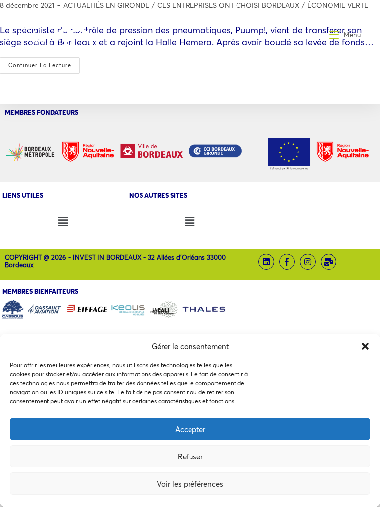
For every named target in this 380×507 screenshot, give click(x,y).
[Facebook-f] (287, 262)
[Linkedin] (266, 262)
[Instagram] (308, 262)
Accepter (190, 429)
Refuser (190, 456)
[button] (365, 346)
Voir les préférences (190, 484)
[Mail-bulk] (328, 262)
